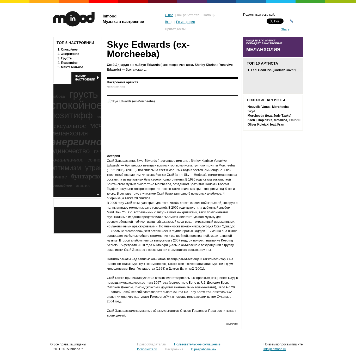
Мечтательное (72, 67)
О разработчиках (203, 349)
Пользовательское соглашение (197, 344)
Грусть (66, 58)
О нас (169, 15)
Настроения (174, 349)
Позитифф (69, 63)
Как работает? (188, 15)
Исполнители (147, 349)
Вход (168, 22)
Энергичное (70, 54)
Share (285, 29)
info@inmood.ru (274, 349)
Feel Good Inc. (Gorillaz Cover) (273, 70)
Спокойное (69, 49)
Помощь (209, 15)
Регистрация (185, 22)
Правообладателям (151, 344)
